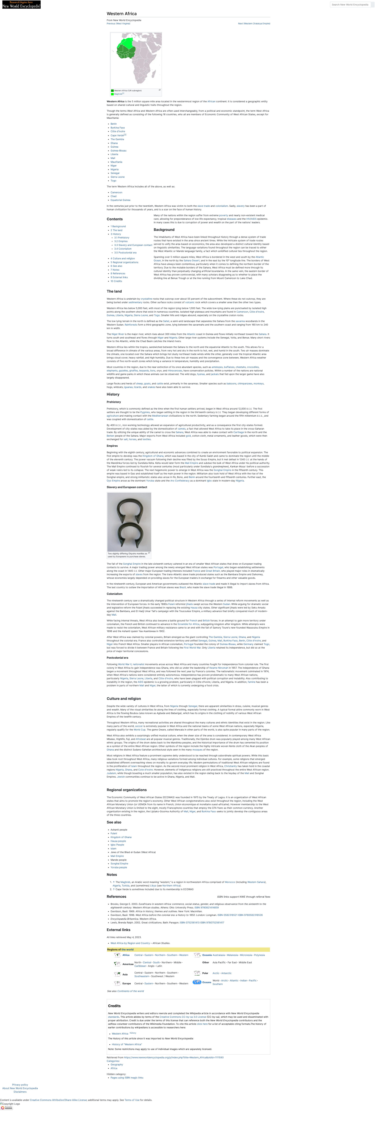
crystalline (146, 298)
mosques (197, 749)
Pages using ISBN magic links (127, 1077)
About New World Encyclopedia (20, 1088)
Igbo (209, 480)
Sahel (166, 321)
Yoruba (150, 480)
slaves (139, 574)
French (193, 620)
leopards (144, 370)
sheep (139, 383)
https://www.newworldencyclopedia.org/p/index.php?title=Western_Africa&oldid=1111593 (174, 1057)
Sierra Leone (118, 176)
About (62, 4)
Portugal (218, 567)
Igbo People (117, 844)
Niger (114, 165)
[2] (125, 134)
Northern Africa (171, 885)
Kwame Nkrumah (218, 667)
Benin (114, 123)
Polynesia (259, 955)
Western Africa (120, 1033)
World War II (125, 664)
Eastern (149, 955)
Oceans (206, 982)
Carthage (238, 432)
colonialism (221, 205)
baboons (231, 383)
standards (113, 1016)
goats (147, 383)
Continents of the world (130, 991)
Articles (49, 4)
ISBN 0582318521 (227, 915)
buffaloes (229, 367)
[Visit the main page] (21, 4)
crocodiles (253, 367)
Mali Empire (191, 462)
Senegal (115, 173)
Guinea (114, 146)
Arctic (216, 973)
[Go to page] (373, 4)
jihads (189, 604)
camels (182, 428)
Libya (153, 885)
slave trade (203, 205)
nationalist (138, 664)
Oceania (207, 955)
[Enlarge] (160, 90)
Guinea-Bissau (118, 150)
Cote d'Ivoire (145, 769)
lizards (137, 387)
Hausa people (118, 840)
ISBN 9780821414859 (207, 907)
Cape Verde (117, 135)
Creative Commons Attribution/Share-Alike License (58, 1099)
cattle (160, 383)
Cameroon (116, 192)
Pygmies (145, 412)
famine (251, 681)
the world (127, 949)
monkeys (259, 383)
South (156, 962)
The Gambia (117, 139)
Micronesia (246, 955)
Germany (248, 644)
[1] (123, 93)
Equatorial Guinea (120, 200)
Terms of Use (132, 1099)
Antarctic (226, 973)
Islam (134, 766)
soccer (139, 726)
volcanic (190, 302)
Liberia (114, 154)
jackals (215, 374)
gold (188, 435)
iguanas (128, 387)
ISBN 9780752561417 (212, 922)
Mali (113, 158)
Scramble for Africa (188, 624)
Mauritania (116, 161)
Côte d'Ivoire (118, 131)
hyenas (201, 374)
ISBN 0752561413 (190, 922)
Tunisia (125, 885)
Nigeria (115, 169)
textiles (147, 439)
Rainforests (131, 324)
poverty (223, 215)
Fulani (171, 604)
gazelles (123, 370)
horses (132, 439)
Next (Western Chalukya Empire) (254, 23)
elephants (112, 370)
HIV (248, 218)
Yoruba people (119, 867)
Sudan (226, 604)
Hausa (194, 607)
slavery (241, 205)
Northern (160, 955)
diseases (232, 218)
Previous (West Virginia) (118, 23)
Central (138, 955)
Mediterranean (160, 415)
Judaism (111, 773)
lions (152, 370)
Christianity (230, 766)
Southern (172, 955)
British (206, 620)
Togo (113, 180)
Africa (126, 955)
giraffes (133, 370)
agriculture (113, 415)
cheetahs (241, 367)
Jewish (121, 776)
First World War (192, 647)
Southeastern (141, 976)
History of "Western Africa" (127, 1044)
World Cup (139, 729)
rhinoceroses (175, 370)
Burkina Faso (118, 127)
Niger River (118, 334)
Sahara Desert (192, 260)
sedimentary (135, 302)
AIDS (254, 218)
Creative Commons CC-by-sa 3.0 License (183, 1016)
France (196, 570)
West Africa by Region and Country (130, 943)
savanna (240, 321)
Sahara (262, 334)
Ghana (114, 143)
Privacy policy (20, 1084)
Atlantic (191, 334)
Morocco (230, 882)
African (211, 101)
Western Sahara (256, 882)
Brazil (183, 587)
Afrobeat (141, 739)
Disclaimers (20, 1091)
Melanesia (232, 955)
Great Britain (213, 570)
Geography (117, 1064)
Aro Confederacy (180, 480)
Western (183, 955)
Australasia (219, 955)
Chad (113, 196)
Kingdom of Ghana (153, 455)
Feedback (75, 4)
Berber (110, 435)
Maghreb (118, 94)
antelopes (217, 367)
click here (202, 1023)
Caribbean (140, 965)
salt (126, 439)
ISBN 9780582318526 (250, 915)
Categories (113, 1060)
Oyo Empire (113, 480)
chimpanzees (245, 383)
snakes (151, 387)
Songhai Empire (222, 470)
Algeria (116, 885)
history (133, 1033)
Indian (243, 980)
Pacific (253, 980)
